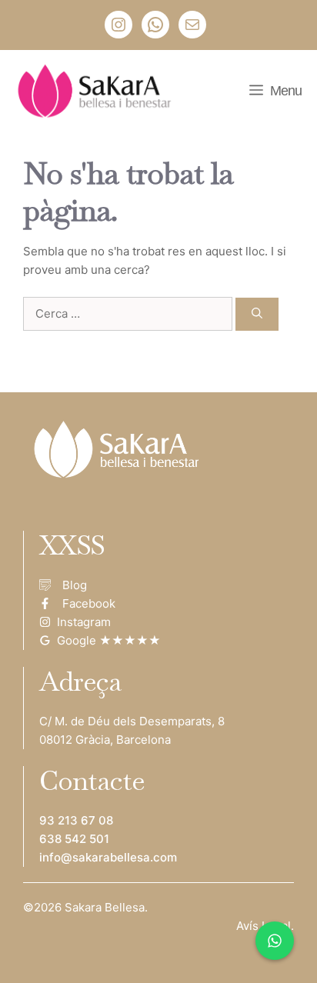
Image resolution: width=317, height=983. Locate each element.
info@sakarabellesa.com (108, 857)
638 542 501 (74, 838)
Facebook (88, 603)
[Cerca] (257, 314)
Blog (74, 585)
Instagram (84, 622)
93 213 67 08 (76, 820)
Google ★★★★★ (109, 640)
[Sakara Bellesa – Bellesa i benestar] (98, 91)
